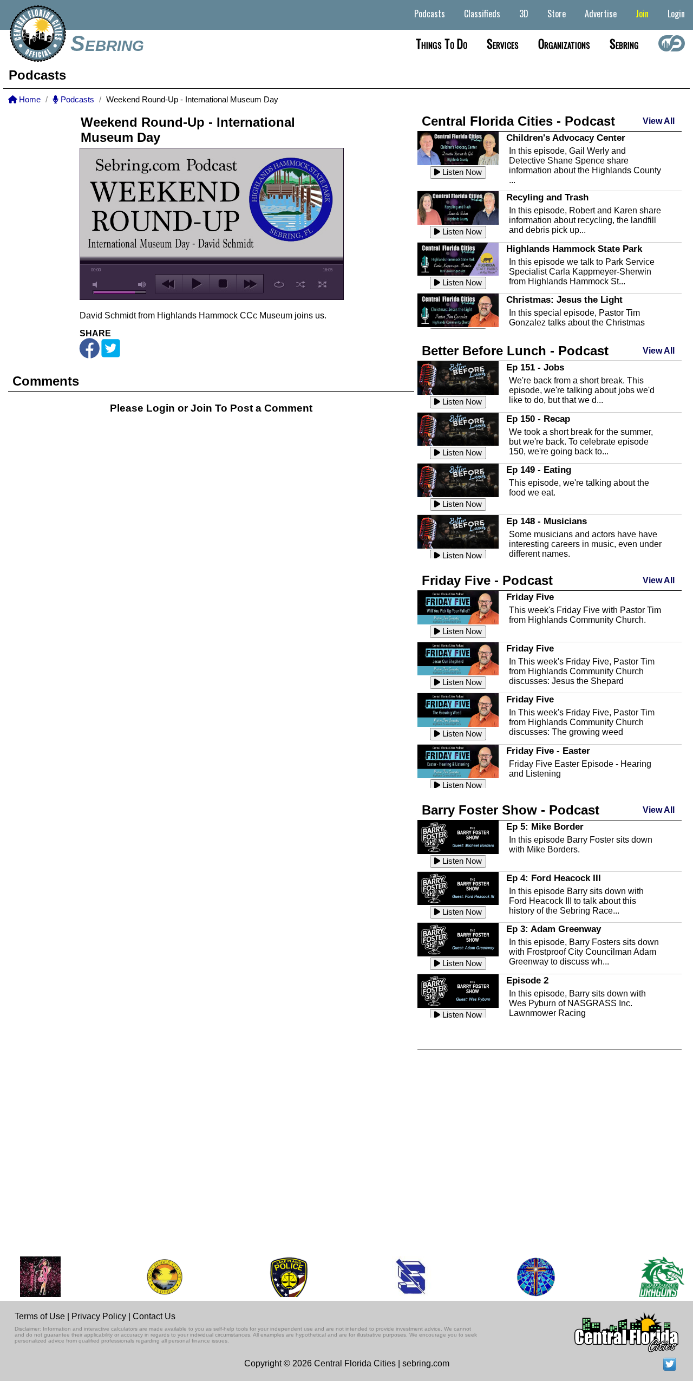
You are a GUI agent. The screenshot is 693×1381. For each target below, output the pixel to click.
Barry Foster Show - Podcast (510, 810)
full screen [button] (322, 284)
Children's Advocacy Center (565, 137)
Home (29, 99)
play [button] (195, 284)
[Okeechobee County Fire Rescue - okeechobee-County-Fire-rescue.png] (138, 1276)
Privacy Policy (98, 1316)
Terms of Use (40, 1316)
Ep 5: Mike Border (545, 826)
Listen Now (461, 172)
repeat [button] (279, 284)
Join (642, 13)
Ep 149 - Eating (538, 469)
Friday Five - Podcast (487, 580)
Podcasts (429, 13)
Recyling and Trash (547, 197)
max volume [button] (142, 285)
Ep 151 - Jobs (535, 367)
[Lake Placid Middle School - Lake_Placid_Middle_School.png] (636, 1276)
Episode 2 (527, 980)
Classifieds (482, 13)
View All (659, 121)
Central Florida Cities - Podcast (518, 121)
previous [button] (168, 284)
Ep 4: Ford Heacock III (553, 877)
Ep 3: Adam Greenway (553, 928)
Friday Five (530, 596)
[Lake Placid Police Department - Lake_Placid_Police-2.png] (262, 1276)
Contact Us (154, 1316)
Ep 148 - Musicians (546, 521)
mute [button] (97, 285)
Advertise (601, 13)
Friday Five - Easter (548, 750)
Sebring (107, 43)
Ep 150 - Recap (538, 418)
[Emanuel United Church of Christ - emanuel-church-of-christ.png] (510, 1276)
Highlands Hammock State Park (574, 248)
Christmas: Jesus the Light (564, 299)
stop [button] (223, 284)
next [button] (250, 284)
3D (523, 13)
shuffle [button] (301, 284)
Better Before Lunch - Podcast (515, 350)
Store (556, 13)
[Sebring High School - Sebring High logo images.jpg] (386, 1276)
